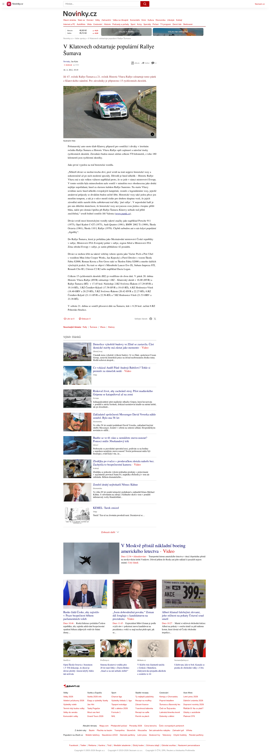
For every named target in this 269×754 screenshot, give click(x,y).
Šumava (93, 327)
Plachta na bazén (104, 730)
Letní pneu (142, 735)
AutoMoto (81, 24)
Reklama (92, 745)
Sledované (188, 24)
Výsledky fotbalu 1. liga (121, 700)
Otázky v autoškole (191, 712)
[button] (109, 112)
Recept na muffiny (143, 700)
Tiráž (109, 745)
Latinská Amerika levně (169, 712)
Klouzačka (142, 730)
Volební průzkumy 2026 (73, 700)
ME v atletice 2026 (119, 708)
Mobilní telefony (93, 735)
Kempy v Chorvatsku (168, 696)
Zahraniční (106, 20)
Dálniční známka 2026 (193, 700)
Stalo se (81, 20)
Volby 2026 (68, 696)
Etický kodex (138, 745)
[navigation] (3, 4)
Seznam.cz (260, 4)
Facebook (73, 745)
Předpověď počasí (119, 726)
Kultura (151, 20)
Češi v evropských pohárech (171, 726)
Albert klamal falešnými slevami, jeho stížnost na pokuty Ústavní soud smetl (183, 615)
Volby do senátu (70, 712)
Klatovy (111, 327)
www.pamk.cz (122, 213)
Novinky (66, 61)
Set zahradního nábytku (159, 730)
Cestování (97, 24)
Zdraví (95, 445)
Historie (107, 24)
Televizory (166, 735)
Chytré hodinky (180, 735)
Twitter (83, 745)
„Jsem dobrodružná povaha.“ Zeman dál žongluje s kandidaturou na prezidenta (133, 615)
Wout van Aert (93, 712)
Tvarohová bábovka (144, 708)
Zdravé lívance (142, 704)
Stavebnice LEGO (110, 735)
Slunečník (131, 730)
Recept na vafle (142, 712)
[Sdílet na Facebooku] (150, 318)
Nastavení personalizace (189, 745)
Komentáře (135, 20)
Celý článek (133, 562)
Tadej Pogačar (93, 708)
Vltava (102, 327)
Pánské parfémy (196, 735)
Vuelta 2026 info (94, 696)
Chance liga (116, 696)
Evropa (96, 398)
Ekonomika (160, 20)
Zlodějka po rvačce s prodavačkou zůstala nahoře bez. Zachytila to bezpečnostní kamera (123, 462)
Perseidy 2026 (135, 726)
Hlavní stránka (69, 20)
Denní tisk (177, 24)
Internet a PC (69, 24)
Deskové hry (154, 735)
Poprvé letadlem (166, 700)
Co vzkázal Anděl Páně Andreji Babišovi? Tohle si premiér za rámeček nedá (121, 369)
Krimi (144, 20)
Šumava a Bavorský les (169, 704)
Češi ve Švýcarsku (167, 708)
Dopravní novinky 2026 (193, 704)
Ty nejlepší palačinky (144, 696)
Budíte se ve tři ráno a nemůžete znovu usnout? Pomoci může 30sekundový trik (120, 439)
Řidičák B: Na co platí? (193, 708)
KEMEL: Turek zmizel (106, 508)
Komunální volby (70, 716)
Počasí (156, 24)
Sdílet (147, 63)
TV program (165, 24)
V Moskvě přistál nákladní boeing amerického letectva (153, 548)
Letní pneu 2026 (190, 696)
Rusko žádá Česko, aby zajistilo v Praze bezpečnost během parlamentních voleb (81, 615)
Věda (89, 24)
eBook (137, 63)
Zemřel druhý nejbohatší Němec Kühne (115, 484)
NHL (113, 716)
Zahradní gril (178, 730)
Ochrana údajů (152, 745)
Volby (97, 20)
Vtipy (95, 375)
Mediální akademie (122, 745)
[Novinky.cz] (80, 14)
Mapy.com (104, 726)
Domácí (90, 20)
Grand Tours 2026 (95, 716)
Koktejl (179, 20)
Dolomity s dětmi (166, 716)
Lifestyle (170, 20)
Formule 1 (115, 712)
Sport (133, 24)
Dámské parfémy (127, 735)
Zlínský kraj (97, 351)
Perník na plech (142, 716)
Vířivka (189, 730)
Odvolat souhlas (169, 745)
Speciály (147, 24)
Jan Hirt (90, 704)
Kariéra (101, 745)
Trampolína (119, 730)
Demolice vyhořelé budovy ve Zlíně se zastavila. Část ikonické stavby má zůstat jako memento (123, 345)
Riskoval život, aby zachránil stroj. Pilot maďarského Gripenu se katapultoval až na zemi (123, 392)
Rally (85, 327)
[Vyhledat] (144, 4)
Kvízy (139, 24)
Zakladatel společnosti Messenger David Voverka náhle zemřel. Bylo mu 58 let (124, 416)
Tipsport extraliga (119, 704)
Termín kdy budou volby (73, 708)
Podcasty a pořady (120, 24)
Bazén (92, 730)
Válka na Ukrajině (120, 20)
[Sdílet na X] (155, 318)
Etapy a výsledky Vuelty (97, 700)
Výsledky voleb (69, 704)
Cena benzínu (150, 726)
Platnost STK (189, 716)
